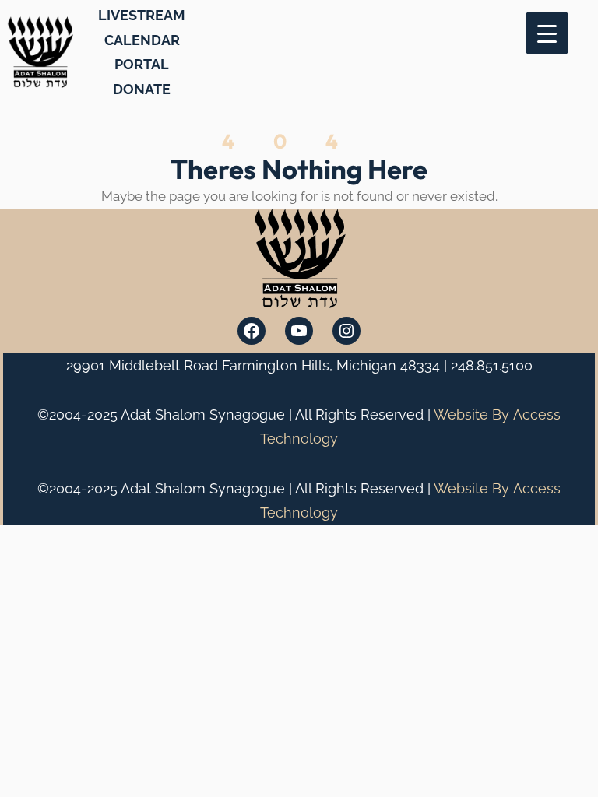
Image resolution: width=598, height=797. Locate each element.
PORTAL (141, 64)
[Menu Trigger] (547, 33)
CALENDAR (142, 40)
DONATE (142, 89)
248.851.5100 (492, 365)
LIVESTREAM (141, 15)
